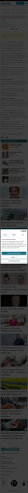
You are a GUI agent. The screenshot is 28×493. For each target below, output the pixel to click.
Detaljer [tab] (14, 234)
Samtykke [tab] (5, 234)
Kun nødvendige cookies (14, 260)
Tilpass (13, 257)
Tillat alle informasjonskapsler (14, 253)
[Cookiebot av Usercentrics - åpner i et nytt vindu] (21, 231)
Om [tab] (23, 234)
